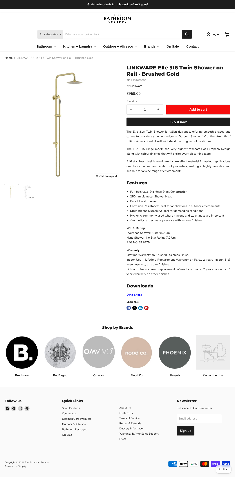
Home (9, 58)
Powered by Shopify (15, 466)
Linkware (136, 86)
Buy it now (178, 122)
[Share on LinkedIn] (140, 308)
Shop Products (71, 408)
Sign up (185, 431)
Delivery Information (131, 428)
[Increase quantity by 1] (158, 110)
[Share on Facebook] (128, 308)
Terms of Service (129, 418)
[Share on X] (134, 308)
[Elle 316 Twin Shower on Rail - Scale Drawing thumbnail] (27, 191)
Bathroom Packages (74, 429)
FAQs (122, 439)
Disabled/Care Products (76, 419)
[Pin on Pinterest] (146, 308)
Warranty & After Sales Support (138, 433)
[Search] (187, 34)
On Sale (67, 435)
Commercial (69, 413)
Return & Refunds (130, 423)
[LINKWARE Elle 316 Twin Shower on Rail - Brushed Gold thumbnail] (11, 191)
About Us (125, 408)
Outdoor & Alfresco (74, 424)
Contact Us (126, 413)
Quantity (131, 101)
